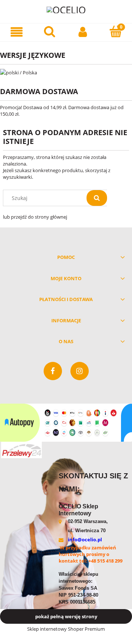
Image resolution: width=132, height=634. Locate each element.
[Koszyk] (115, 31)
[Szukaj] (97, 198)
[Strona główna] (66, 9)
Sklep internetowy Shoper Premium (66, 629)
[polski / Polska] (18, 71)
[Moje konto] (82, 32)
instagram (79, 371)
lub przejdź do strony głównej (35, 217)
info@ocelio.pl (85, 539)
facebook (53, 371)
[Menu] (16, 32)
